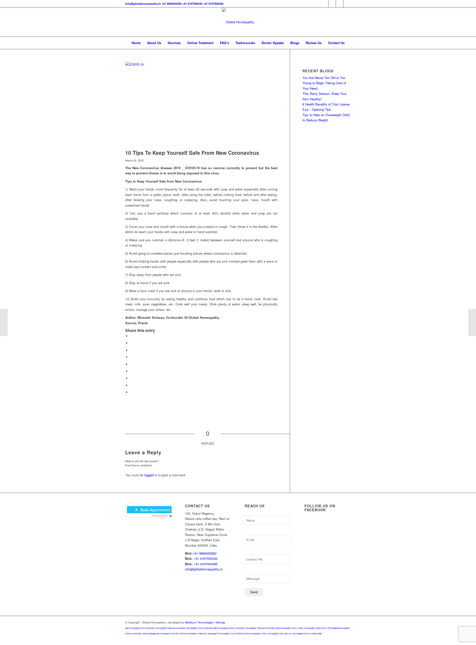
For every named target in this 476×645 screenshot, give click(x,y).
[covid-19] (201, 104)
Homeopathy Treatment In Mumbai (170, 628)
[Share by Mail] (131, 392)
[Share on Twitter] (131, 343)
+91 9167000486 (213, 3)
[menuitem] (136, 43)
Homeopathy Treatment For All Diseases (321, 628)
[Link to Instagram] (339, 3)
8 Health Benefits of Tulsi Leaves (326, 104)
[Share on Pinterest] (131, 357)
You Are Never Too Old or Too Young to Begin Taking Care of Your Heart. (324, 83)
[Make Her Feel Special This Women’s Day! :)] (4, 322)
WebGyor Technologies (199, 622)
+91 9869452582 (172, 3)
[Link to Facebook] (324, 3)
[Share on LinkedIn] (131, 364)
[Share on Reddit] (131, 385)
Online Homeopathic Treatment (193, 633)
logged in (150, 475)
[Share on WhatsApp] (131, 350)
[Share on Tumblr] (131, 371)
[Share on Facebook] (131, 336)
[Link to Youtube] (347, 3)
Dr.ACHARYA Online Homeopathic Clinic (248, 633)
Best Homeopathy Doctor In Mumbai (228, 628)
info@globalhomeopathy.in (143, 3)
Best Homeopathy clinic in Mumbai (139, 628)
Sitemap (220, 622)
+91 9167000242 (192, 3)
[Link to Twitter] (332, 3)
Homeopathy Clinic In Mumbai (199, 628)
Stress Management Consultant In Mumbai (160, 633)
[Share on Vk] (131, 378)
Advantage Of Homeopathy (219, 633)
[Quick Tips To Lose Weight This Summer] (472, 322)
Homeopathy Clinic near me (279, 633)
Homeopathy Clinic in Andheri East (307, 633)
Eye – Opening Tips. (317, 109)
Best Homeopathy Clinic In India (289, 628)
